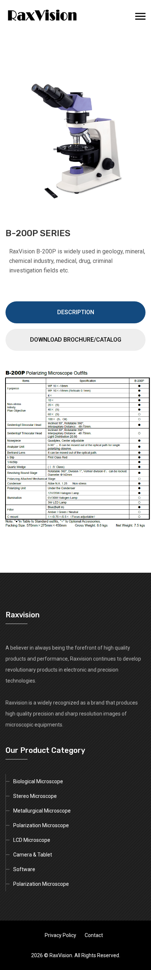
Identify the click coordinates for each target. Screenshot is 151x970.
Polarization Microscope (41, 825)
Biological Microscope (38, 781)
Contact (94, 935)
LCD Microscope (31, 840)
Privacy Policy (60, 935)
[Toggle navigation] (140, 16)
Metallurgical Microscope (42, 811)
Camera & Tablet (32, 855)
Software (24, 869)
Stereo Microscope (35, 796)
